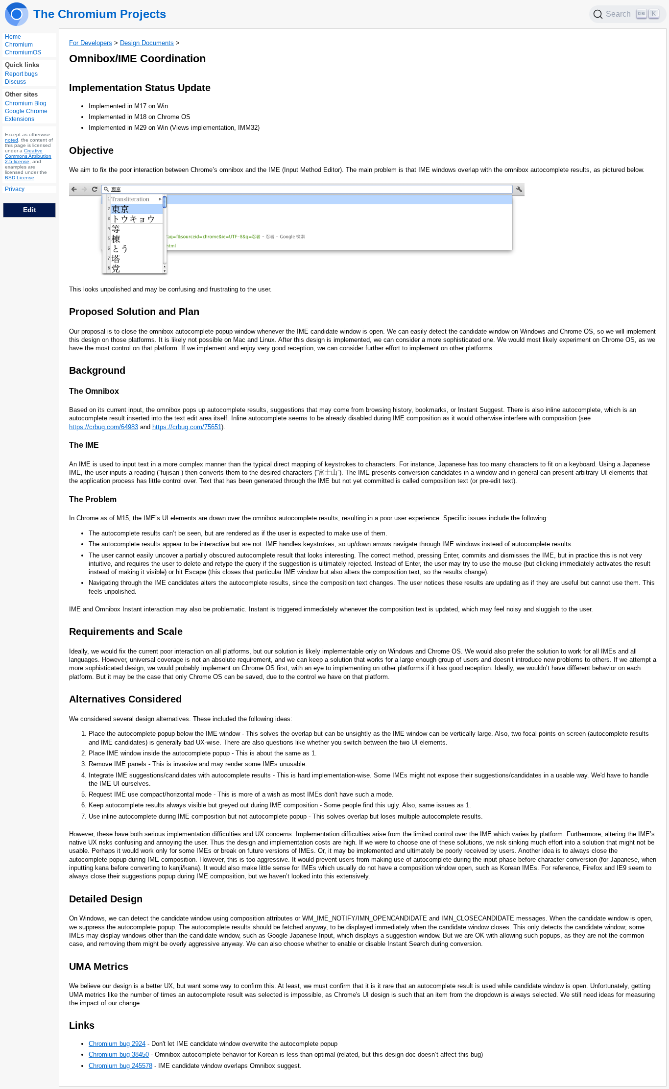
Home (13, 36)
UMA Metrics (98, 966)
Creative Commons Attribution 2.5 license (28, 156)
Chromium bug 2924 (117, 1043)
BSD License (19, 177)
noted (11, 140)
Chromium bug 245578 (120, 1065)
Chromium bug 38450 (119, 1054)
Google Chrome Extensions (26, 115)
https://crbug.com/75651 (186, 427)
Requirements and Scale (126, 631)
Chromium (19, 44)
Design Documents (147, 43)
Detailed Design (106, 899)
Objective (91, 150)
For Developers (90, 43)
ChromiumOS (23, 52)
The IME (84, 445)
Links (82, 1025)
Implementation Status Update (140, 87)
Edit (29, 210)
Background (97, 370)
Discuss (15, 81)
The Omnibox (94, 391)
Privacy (14, 189)
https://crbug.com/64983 (103, 427)
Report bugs (21, 74)
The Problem (93, 499)
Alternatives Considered (125, 699)
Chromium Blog (26, 103)
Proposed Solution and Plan (134, 311)
